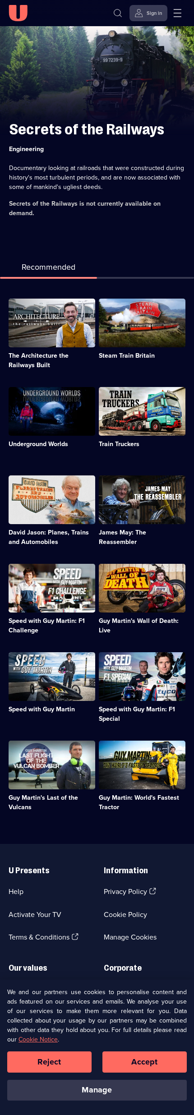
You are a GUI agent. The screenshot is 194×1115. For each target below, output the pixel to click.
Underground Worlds (38, 444)
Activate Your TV (35, 914)
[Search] (118, 13)
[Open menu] (177, 13)
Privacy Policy (125, 891)
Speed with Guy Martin (42, 709)
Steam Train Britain (127, 355)
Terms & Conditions (39, 937)
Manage (97, 1090)
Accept (144, 1062)
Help (16, 891)
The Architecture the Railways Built (39, 360)
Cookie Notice (38, 1039)
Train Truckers (119, 444)
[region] (97, 1047)
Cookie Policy (125, 914)
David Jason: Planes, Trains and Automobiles (49, 537)
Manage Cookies (130, 937)
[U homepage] (18, 13)
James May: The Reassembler (122, 537)
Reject (49, 1062)
